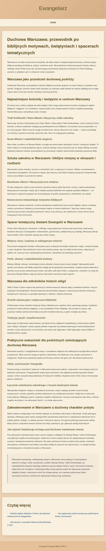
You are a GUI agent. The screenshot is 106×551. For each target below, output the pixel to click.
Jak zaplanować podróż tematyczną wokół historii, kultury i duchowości (77, 514)
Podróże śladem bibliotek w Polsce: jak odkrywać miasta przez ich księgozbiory (28, 514)
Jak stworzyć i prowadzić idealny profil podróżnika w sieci (29, 523)
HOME (53, 22)
